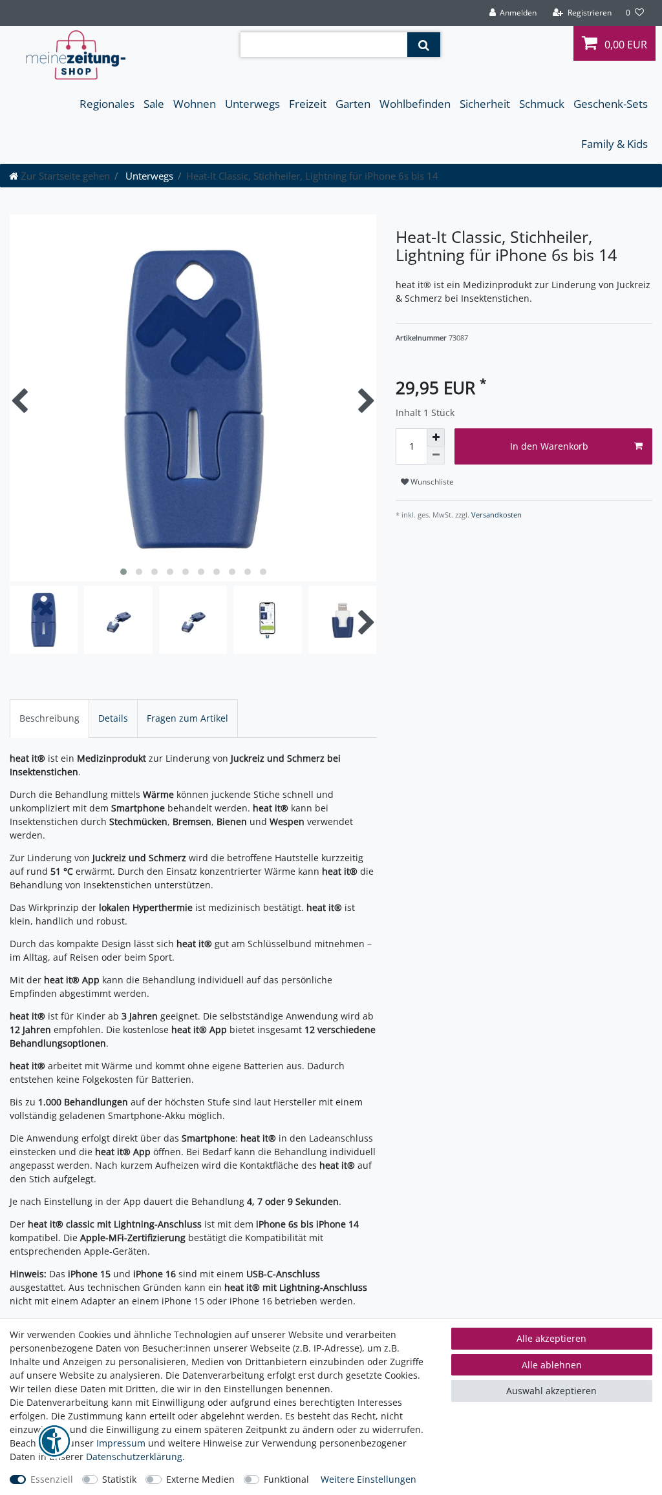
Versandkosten (495, 514)
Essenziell (51, 1479)
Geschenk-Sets (610, 103)
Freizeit (307, 103)
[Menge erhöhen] (436, 437)
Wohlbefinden (415, 103)
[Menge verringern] (436, 455)
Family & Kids (614, 143)
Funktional (286, 1479)
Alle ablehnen (552, 1365)
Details (113, 718)
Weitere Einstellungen (368, 1479)
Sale (154, 103)
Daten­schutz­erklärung (134, 1456)
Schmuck (541, 103)
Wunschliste (431, 481)
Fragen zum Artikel (187, 718)
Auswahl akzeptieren (551, 1391)
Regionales (107, 103)
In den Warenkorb (549, 446)
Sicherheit (485, 103)
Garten (353, 103)
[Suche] (423, 44)
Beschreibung (49, 718)
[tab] (49, 718)
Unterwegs (252, 103)
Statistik (119, 1479)
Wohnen (194, 103)
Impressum (120, 1443)
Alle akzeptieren (551, 1338)
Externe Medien (200, 1479)
